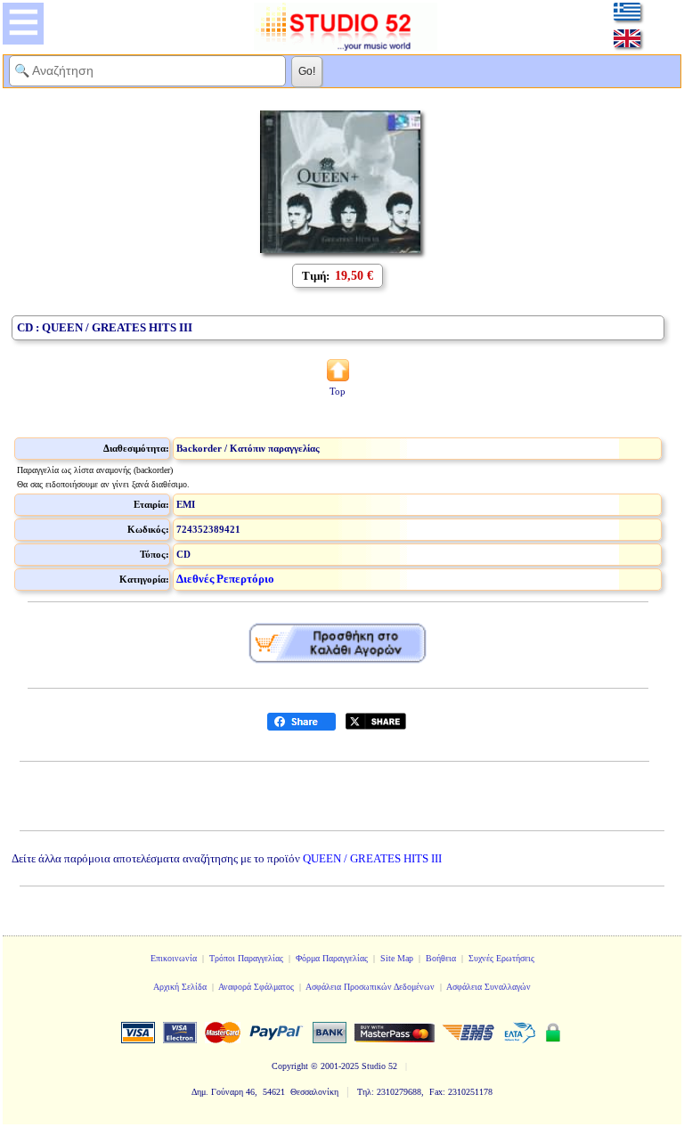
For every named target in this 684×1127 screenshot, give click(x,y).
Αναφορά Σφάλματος (256, 987)
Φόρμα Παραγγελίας (332, 958)
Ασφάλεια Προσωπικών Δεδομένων (370, 987)
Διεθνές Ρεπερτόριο (225, 578)
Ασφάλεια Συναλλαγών (488, 987)
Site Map (396, 958)
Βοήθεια (441, 958)
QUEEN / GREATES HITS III (372, 858)
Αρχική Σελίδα (180, 987)
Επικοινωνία (174, 958)
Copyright (290, 1066)
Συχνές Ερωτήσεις (501, 958)
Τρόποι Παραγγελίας (246, 958)
